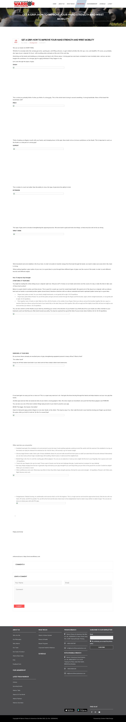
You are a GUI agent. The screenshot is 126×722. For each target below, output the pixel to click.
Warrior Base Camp (18, 656)
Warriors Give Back (18, 703)
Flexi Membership (92, 4)
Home (54, 4)
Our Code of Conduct (18, 652)
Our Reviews (81, 4)
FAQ (14, 660)
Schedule (42, 654)
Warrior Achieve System (45, 635)
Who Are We (16, 635)
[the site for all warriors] (24, 4)
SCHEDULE (102, 4)
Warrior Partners (17, 698)
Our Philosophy (17, 639)
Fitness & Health (43, 639)
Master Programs (43, 643)
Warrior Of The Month (19, 694)
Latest (110, 4)
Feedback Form (17, 664)
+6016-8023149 (71, 669)
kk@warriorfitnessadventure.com (76, 673)
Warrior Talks (16, 690)
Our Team (15, 647)
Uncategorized (33, 43)
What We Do (71, 4)
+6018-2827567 (71, 643)
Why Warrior (16, 643)
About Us (61, 4)
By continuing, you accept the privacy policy (101, 642)
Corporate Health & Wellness (47, 647)
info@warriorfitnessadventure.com (76, 648)
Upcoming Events (17, 686)
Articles (15, 682)
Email (91, 634)
